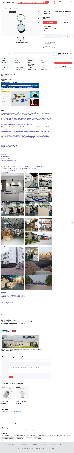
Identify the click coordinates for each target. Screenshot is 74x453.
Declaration (49, 448)
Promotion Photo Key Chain (65, 435)
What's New (39, 415)
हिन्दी (52, 445)
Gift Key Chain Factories (43, 435)
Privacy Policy (54, 448)
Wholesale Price (38, 444)
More (2, 440)
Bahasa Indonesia (69, 445)
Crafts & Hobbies (4, 418)
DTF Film (56, 413)
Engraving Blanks (22, 418)
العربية (43, 445)
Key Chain (11, 8)
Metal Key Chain (16, 8)
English (10, 445)
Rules (72, 5)
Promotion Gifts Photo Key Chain (8, 438)
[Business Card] (71, 58)
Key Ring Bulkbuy (38, 438)
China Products (14, 444)
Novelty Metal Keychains (31, 430)
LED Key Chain (22, 430)
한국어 (46, 445)
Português (17, 445)
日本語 (50, 445)
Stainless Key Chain (19, 438)
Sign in (71, 3)
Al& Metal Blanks (58, 418)
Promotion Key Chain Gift (31, 435)
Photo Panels (39, 418)
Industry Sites (44, 444)
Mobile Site (62, 444)
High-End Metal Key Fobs (57, 430)
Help (53, 5)
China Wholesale (32, 444)
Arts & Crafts (6, 8)
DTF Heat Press (22, 415)
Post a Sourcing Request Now (34, 376)
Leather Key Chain (14, 430)
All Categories (5, 5)
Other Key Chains (5, 430)
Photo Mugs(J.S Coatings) (24, 413)
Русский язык (27, 445)
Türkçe (60, 445)
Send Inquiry (50, 22)
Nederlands (39, 445)
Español (13, 445)
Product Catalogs (17, 411)
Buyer (47, 5)
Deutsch (35, 445)
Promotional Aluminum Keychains (45, 430)
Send (11, 376)
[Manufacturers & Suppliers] (7, 2)
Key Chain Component (54, 435)
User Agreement (43, 448)
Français (22, 445)
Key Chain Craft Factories (6, 435)
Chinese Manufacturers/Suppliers (23, 444)
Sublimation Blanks (4, 413)
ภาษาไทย (55, 445)
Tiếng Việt (63, 445)
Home (2, 8)
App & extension (59, 5)
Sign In (44, 47)
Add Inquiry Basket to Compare (21, 42)
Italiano (31, 445)
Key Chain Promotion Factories (19, 435)
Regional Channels (51, 444)
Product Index (57, 444)
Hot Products (9, 444)
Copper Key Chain (29, 438)
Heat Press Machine (58, 415)
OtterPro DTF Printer (40, 413)
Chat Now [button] (66, 22)
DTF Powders (3, 415)
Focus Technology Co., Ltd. (29, 448)
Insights (66, 444)
